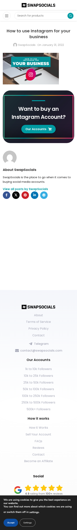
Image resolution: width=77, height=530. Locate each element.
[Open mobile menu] (7, 16)
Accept (10, 522)
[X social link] (16, 195)
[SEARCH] (70, 16)
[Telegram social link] (44, 195)
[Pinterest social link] (25, 195)
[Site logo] (38, 5)
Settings (27, 522)
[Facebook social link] (6, 195)
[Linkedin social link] (34, 195)
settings (34, 512)
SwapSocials (27, 45)
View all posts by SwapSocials (25, 189)
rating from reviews (44, 494)
